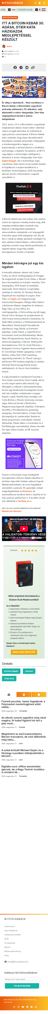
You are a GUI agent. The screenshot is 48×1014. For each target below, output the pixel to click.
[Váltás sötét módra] (40, 3)
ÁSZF (6, 939)
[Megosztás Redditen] (27, 67)
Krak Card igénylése (24, 652)
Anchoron (27, 491)
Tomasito (23, 711)
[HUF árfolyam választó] (44, 9)
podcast (29, 671)
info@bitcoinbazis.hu (17, 961)
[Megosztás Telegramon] (21, 67)
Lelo (21, 743)
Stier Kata (9, 678)
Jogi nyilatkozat (10, 930)
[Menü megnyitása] (44, 3)
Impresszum (9, 926)
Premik (22, 727)
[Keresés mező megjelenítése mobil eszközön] (36, 3)
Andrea (9, 46)
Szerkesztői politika (12, 934)
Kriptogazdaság (10, 17)
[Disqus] (24, 813)
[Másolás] (33, 67)
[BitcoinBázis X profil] (14, 1007)
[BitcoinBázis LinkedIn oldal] (27, 1007)
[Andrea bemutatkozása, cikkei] (4, 46)
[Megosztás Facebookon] (15, 67)
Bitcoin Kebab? (11, 671)
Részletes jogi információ (11, 511)
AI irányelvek (9, 943)
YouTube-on (23, 501)
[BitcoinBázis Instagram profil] (18, 1007)
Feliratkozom (22, 986)
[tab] (8, 694)
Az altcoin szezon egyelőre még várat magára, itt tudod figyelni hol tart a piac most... (23, 720)
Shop (6, 955)
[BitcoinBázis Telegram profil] (32, 1007)
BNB (18, 9)
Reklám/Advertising (12, 951)
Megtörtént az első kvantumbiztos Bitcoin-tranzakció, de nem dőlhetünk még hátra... (23, 736)
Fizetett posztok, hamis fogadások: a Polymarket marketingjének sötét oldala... (23, 704)
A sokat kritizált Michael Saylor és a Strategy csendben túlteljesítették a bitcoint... (22, 753)
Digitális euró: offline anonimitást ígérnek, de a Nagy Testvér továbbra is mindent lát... (22, 769)
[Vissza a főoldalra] (12, 2)
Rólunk (7, 947)
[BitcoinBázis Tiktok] (36, 1007)
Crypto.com (15, 298)
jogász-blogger (9, 160)
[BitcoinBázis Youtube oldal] (23, 1007)
